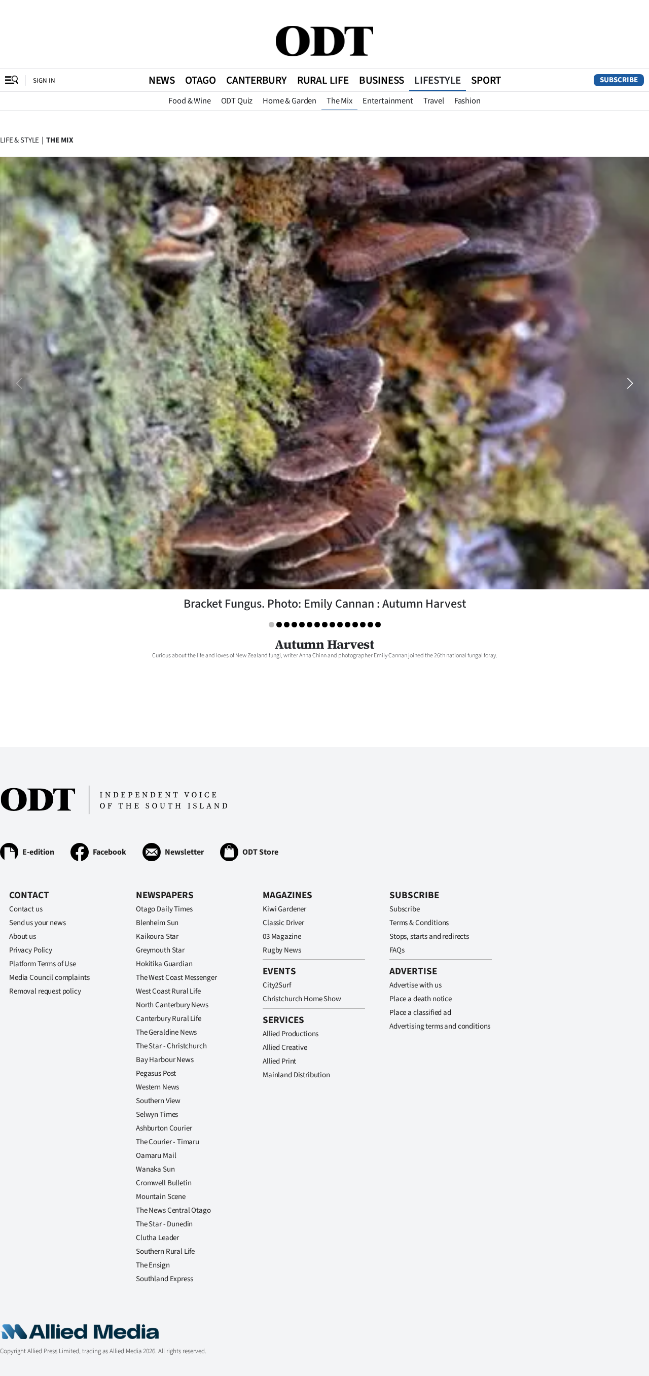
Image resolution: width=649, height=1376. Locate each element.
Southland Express (164, 1279)
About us (22, 936)
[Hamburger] (11, 80)
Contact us (26, 909)
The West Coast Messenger (176, 977)
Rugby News (282, 950)
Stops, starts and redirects (429, 936)
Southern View (158, 1101)
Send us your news (37, 923)
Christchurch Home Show (302, 999)
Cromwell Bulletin (163, 1183)
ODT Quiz (237, 101)
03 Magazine (282, 936)
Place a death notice (420, 999)
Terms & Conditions (419, 923)
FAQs (396, 950)
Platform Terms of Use (42, 964)
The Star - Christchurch (171, 1046)
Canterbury (256, 80)
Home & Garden (289, 101)
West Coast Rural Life (168, 991)
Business (381, 80)
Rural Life (323, 80)
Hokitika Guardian (164, 964)
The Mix (339, 101)
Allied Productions (290, 1034)
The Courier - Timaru (167, 1142)
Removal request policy (45, 991)
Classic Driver (283, 923)
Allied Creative (285, 1047)
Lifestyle (437, 80)
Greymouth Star (160, 950)
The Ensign (153, 1265)
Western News (157, 1087)
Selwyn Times (157, 1114)
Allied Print (279, 1061)
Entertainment (388, 101)
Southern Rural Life (165, 1251)
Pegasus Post (156, 1073)
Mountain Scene (161, 1196)
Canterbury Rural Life (168, 1018)
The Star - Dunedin (164, 1224)
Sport (486, 80)
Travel (433, 101)
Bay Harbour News (165, 1059)
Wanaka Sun (155, 1169)
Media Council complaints (49, 977)
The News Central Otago (173, 1210)
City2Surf (277, 985)
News (162, 80)
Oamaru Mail (156, 1155)
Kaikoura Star (157, 936)
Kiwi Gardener (284, 909)
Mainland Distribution (296, 1075)
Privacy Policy (30, 950)
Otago (200, 80)
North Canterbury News (172, 1005)
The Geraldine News (166, 1032)
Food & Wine (189, 101)
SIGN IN (44, 80)
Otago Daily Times (164, 909)
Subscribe (619, 80)
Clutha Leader (157, 1237)
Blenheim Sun (157, 923)
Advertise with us (415, 985)
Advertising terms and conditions (439, 1026)
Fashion (467, 101)
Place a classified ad (420, 1012)
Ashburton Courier (164, 1128)
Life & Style (19, 140)
